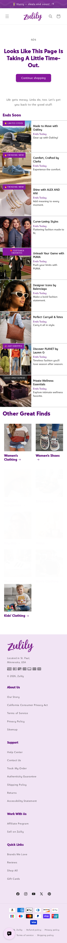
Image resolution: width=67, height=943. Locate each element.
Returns (12, 792)
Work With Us (16, 814)
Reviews (12, 862)
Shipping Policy (17, 784)
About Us (13, 687)
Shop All (12, 870)
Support (12, 742)
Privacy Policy (15, 721)
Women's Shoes (48, 455)
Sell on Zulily (15, 831)
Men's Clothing (47, 581)
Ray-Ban (10, 543)
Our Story (13, 696)
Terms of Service (17, 713)
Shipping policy (45, 935)
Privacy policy (52, 930)
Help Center (15, 752)
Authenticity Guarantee (21, 776)
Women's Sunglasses (12, 503)
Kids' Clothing (14, 615)
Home (40, 543)
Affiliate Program (18, 823)
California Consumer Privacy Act (27, 704)
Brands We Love (17, 854)
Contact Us (14, 760)
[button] (7, 16)
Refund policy (33, 930)
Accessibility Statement (22, 800)
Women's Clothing (11, 457)
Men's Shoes (13, 581)
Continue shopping (33, 78)
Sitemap (12, 729)
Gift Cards (13, 878)
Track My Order (17, 768)
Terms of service (25, 935)
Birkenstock (45, 501)
